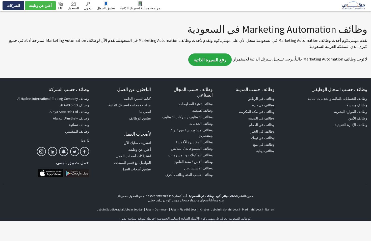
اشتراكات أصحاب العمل (133, 156)
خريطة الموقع (146, 218)
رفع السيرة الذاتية (210, 60)
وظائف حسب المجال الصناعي (193, 92)
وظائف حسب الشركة (69, 89)
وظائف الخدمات (201, 123)
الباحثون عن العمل (134, 89)
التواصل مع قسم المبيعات (132, 162)
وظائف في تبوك (263, 138)
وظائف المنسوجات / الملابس (192, 148)
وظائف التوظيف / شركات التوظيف (187, 117)
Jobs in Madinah (243, 209)
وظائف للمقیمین (77, 131)
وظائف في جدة (263, 105)
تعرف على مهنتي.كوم (213, 218)
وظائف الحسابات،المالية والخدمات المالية (337, 98)
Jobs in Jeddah (134, 209)
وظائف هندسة (357, 105)
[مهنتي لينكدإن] (52, 151)
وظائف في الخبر (263, 131)
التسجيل (73, 8)
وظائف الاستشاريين (198, 168)
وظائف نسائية (79, 125)
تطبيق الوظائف (140, 118)
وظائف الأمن (357, 118)
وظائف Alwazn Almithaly (71, 118)
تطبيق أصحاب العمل (136, 169)
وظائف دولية (265, 151)
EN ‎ (60, 8)
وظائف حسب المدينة (255, 89)
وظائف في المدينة (261, 118)
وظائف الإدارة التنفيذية (351, 125)
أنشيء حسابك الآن (137, 143)
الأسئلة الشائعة (189, 218)
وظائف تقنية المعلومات (196, 104)
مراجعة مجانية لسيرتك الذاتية (140, 8)
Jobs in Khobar (200, 209)
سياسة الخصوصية (168, 218)
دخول (88, 8)
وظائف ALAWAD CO (74, 105)
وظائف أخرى (174, 174)
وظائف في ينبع (264, 144)
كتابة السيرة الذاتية (137, 98)
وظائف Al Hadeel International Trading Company (53, 98)
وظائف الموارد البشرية (350, 111)
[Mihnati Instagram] (41, 151)
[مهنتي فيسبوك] (84, 151)
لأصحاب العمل (137, 134)
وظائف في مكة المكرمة (257, 111)
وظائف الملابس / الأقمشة (194, 142)
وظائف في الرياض (261, 98)
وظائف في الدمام (262, 125)
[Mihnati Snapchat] (63, 151)
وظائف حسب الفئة (199, 174)
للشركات (13, 5)
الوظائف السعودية (240, 218)
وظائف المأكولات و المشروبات (190, 155)
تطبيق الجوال (106, 8)
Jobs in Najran (265, 209)
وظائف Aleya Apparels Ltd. (69, 111)
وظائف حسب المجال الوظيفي (339, 89)
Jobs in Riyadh (179, 209)
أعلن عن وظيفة (40, 5)
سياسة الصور (128, 218)
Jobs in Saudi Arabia (110, 209)
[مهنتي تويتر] (74, 151)
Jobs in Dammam (157, 209)
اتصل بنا (145, 111)
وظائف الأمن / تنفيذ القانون (193, 161)
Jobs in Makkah (221, 209)
